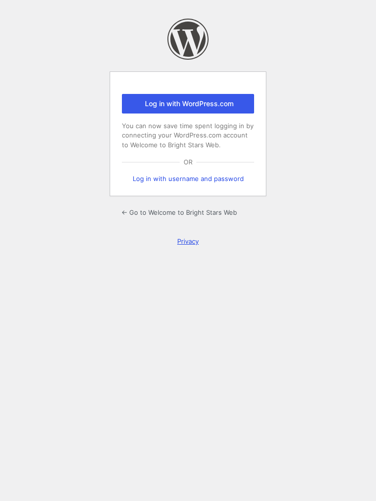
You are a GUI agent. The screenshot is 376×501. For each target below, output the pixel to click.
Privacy (188, 241)
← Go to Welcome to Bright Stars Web (179, 212)
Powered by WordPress (188, 39)
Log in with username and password (188, 178)
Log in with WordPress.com (189, 103)
